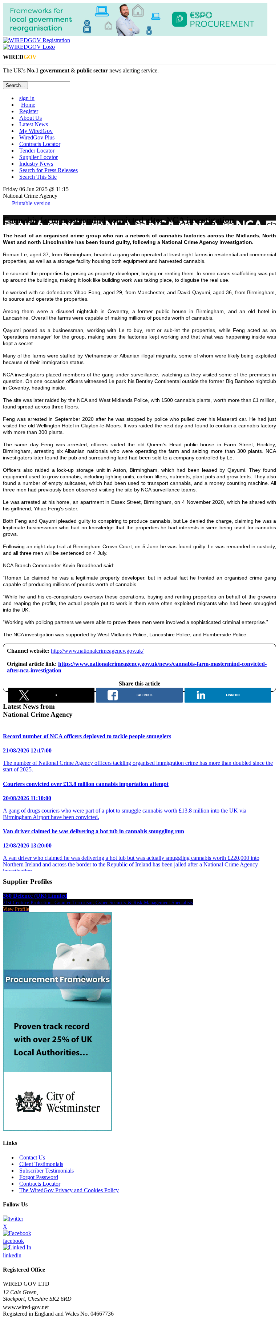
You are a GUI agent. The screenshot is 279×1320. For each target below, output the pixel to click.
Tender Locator (36, 150)
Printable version (31, 203)
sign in (27, 98)
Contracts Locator (39, 144)
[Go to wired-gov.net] (29, 47)
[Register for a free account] (36, 40)
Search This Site (38, 177)
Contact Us (32, 1157)
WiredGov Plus (36, 137)
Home (28, 105)
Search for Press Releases (48, 170)
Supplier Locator (38, 157)
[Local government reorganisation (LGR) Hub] (135, 34)
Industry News (36, 164)
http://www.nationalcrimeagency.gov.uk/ (97, 651)
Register (28, 111)
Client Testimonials (41, 1164)
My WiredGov (36, 131)
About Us (30, 118)
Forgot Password (38, 1177)
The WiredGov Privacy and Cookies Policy (69, 1190)
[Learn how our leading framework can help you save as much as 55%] (57, 1129)
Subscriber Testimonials (46, 1170)
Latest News (33, 124)
